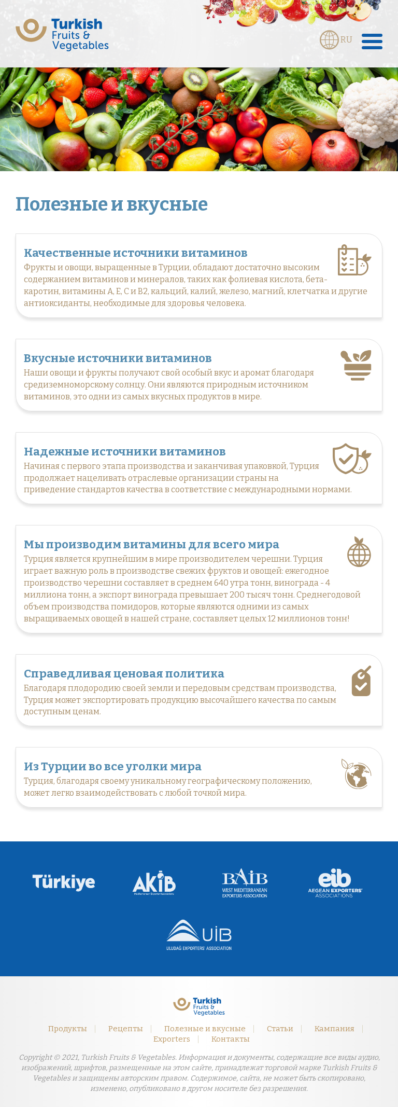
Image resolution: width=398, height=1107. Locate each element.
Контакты (230, 1039)
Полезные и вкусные (205, 1028)
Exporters (171, 1039)
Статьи (280, 1028)
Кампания (334, 1028)
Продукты (67, 1028)
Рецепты (125, 1028)
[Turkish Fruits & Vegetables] (62, 35)
